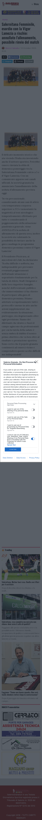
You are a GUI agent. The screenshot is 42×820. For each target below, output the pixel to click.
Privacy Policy (34, 458)
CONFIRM (12, 449)
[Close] (37, 362)
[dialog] (21, 410)
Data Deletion (8, 458)
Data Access (21, 458)
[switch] (33, 410)
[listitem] (21, 404)
